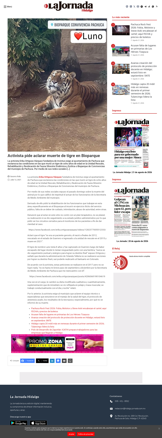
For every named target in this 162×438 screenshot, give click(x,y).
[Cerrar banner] (159, 429)
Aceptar (71, 434)
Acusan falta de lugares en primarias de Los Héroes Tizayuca (60, 314)
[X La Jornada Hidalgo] (134, 6)
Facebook (29, 361)
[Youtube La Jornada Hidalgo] (138, 6)
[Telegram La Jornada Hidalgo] (145, 6)
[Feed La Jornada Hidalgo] (157, 6)
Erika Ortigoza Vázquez (50, 177)
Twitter (44, 361)
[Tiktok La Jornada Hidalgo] (149, 6)
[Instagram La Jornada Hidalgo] (131, 6)
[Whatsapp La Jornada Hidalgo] (153, 6)
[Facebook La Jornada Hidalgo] (127, 6)
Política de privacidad (85, 434)
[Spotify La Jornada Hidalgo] (141, 6)
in (52, 360)
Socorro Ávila (15, 176)
